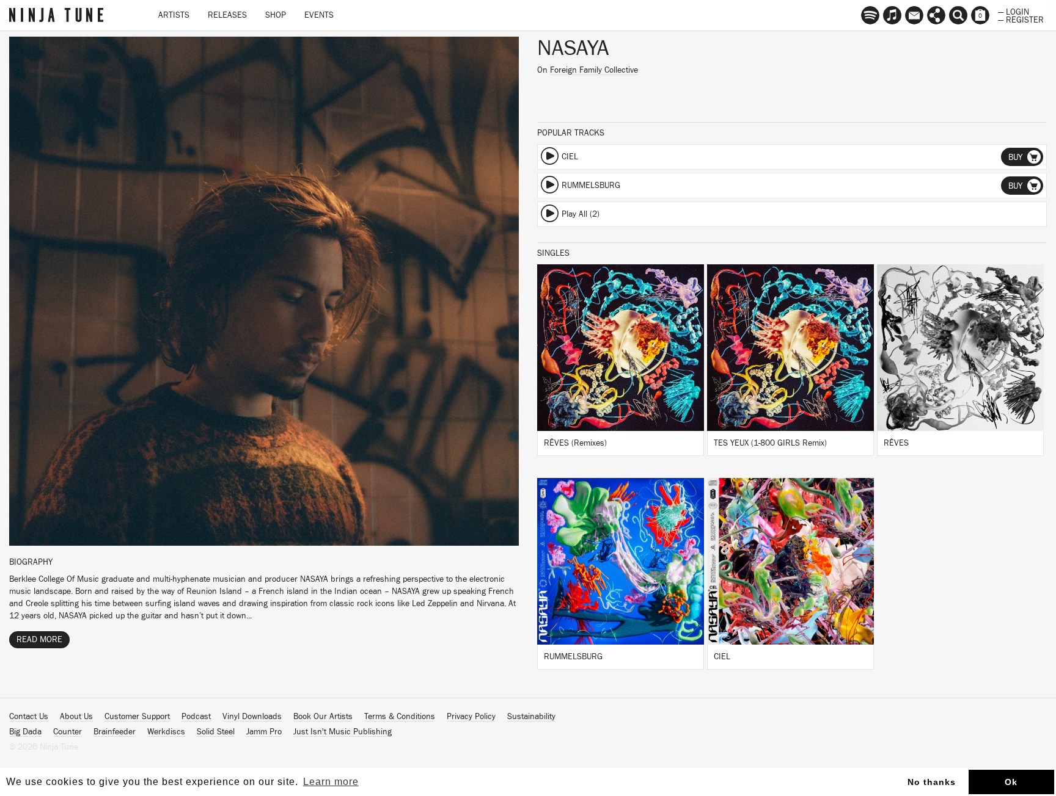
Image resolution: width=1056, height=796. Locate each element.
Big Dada (25, 732)
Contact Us (28, 716)
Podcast (196, 716)
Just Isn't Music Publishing (342, 732)
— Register (1021, 19)
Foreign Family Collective (594, 70)
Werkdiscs (166, 732)
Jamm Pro (264, 732)
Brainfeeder (115, 732)
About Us (76, 716)
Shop (275, 15)
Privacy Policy (471, 716)
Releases (227, 15)
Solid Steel (216, 732)
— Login (1013, 11)
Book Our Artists (323, 716)
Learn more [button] (331, 781)
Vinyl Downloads (252, 716)
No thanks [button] (932, 782)
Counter (67, 732)
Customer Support (137, 716)
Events (319, 15)
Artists (173, 15)
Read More (39, 639)
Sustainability (531, 716)
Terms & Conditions (399, 716)
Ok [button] (1011, 782)
